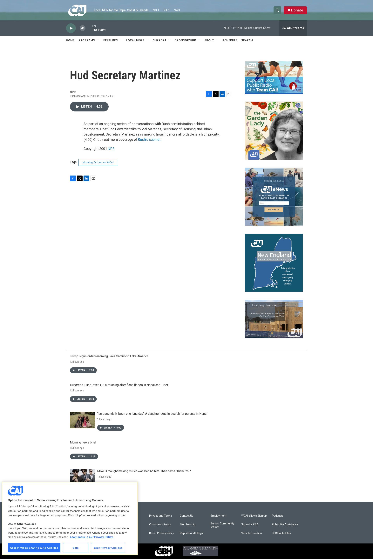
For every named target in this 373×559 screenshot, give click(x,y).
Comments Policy (160, 524)
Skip (76, 547)
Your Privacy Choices (108, 547)
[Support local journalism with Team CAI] (274, 77)
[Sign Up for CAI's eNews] (274, 197)
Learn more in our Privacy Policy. (91, 536)
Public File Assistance (285, 524)
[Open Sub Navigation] (97, 40)
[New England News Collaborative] (274, 263)
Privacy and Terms (160, 515)
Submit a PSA (249, 524)
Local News (135, 40)
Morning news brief (83, 442)
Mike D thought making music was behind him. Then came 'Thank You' (144, 471)
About (209, 40)
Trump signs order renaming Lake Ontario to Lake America (109, 356)
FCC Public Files (281, 533)
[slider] (88, 28)
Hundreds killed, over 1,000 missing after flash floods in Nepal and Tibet (119, 385)
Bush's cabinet (149, 139)
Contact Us (186, 515)
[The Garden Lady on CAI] (274, 131)
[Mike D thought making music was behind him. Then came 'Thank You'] (82, 477)
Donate (297, 10)
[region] (70, 518)
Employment (218, 515)
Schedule (229, 40)
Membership (187, 524)
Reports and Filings (191, 533)
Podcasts (277, 515)
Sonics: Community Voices (222, 525)
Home (70, 40)
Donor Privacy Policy (161, 533)
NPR (111, 149)
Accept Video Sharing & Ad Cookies (34, 547)
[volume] (82, 28)
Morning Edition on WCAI (98, 162)
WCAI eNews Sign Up (254, 515)
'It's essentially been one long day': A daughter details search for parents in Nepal (152, 414)
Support (159, 40)
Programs (86, 40)
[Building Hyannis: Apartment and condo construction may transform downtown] (274, 319)
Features (110, 40)
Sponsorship (185, 40)
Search (247, 40)
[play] (71, 28)
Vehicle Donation (251, 533)
